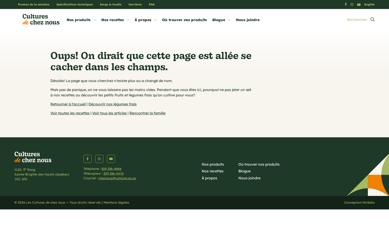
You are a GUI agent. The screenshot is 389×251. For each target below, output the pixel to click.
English (369, 4)
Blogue (218, 20)
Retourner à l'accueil (68, 104)
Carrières (135, 4)
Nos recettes (112, 20)
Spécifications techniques (75, 4)
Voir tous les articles (109, 113)
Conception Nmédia (359, 202)
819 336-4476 (114, 173)
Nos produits (78, 20)
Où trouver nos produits (184, 20)
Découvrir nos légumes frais (112, 104)
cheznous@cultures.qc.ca (117, 178)
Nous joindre (248, 20)
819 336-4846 (112, 169)
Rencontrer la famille (147, 113)
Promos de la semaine (33, 4)
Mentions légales (116, 202)
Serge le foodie (110, 4)
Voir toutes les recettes (70, 113)
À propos (143, 20)
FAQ (151, 4)
